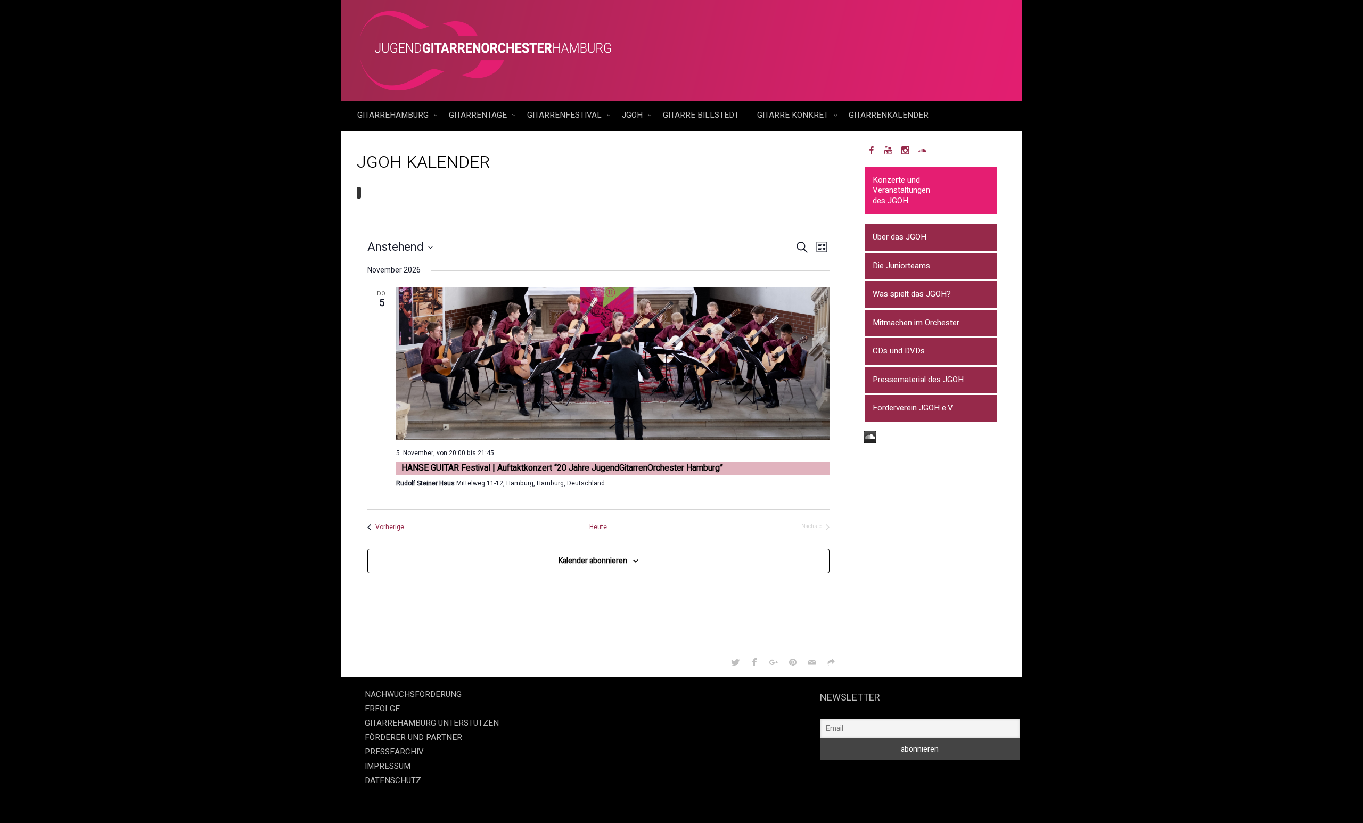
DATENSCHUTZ (393, 780)
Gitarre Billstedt (701, 115)
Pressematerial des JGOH (918, 379)
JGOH (633, 115)
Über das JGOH (899, 237)
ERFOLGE (382, 708)
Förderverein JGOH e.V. (913, 408)
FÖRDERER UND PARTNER (413, 737)
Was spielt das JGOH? (912, 294)
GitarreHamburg (394, 115)
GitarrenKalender (889, 115)
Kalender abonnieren (593, 560)
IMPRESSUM (387, 766)
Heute (598, 527)
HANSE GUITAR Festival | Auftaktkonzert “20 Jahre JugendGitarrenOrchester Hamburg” (562, 468)
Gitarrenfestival (565, 115)
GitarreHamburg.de (621, 802)
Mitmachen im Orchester (916, 322)
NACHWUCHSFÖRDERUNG (413, 694)
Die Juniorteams (901, 265)
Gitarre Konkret (794, 115)
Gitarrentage (479, 115)
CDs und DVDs (899, 351)
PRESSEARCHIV (394, 752)
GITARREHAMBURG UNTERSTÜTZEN (432, 723)
